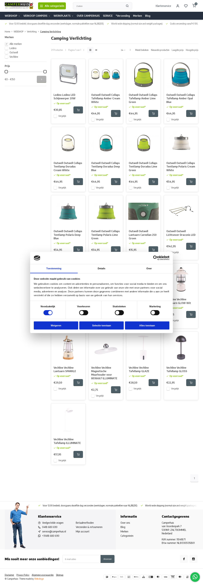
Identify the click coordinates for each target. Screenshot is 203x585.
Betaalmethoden (85, 522)
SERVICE (108, 15)
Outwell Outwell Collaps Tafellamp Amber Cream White (105, 98)
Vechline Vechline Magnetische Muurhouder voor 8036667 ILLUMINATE (104, 373)
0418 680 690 (49, 527)
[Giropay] (150, 577)
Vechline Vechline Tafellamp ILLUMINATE (67, 441)
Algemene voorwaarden (43, 575)
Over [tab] (149, 268)
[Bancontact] (129, 577)
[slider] (6, 71)
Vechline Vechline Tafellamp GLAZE (139, 369)
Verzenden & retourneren (89, 527)
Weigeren (56, 325)
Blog (147, 15)
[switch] (83, 312)
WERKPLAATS (62, 15)
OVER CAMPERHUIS (88, 15)
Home (7, 31)
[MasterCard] (158, 577)
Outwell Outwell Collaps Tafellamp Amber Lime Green (143, 98)
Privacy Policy (22, 575)
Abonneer (107, 559)
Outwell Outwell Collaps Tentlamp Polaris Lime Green (105, 235)
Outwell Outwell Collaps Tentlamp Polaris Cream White (180, 166)
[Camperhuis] (19, 6)
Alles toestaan (147, 325)
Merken (137, 15)
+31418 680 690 (50, 535)
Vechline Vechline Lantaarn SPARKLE (65, 369)
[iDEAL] (107, 577)
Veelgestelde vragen (52, 522)
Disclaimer (9, 575)
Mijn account (82, 531)
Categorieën (127, 535)
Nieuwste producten (160, 50)
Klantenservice (163, 5)
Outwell (14, 52)
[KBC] (143, 577)
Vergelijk (62, 116)
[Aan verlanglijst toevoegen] (80, 64)
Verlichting (32, 31)
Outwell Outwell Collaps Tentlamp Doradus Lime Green (143, 166)
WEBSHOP (11, 15)
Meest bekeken (142, 50)
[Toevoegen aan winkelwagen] (78, 109)
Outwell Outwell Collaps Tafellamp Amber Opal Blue (180, 98)
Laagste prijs (177, 50)
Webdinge (39, 578)
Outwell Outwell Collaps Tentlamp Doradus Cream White (68, 166)
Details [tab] (101, 268)
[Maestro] (180, 577)
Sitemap (59, 575)
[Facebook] (184, 559)
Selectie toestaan (101, 325)
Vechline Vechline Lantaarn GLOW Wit (178, 301)
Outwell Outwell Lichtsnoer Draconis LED (181, 233)
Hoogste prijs (192, 50)
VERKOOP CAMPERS (35, 15)
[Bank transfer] (121, 577)
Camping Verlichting (50, 31)
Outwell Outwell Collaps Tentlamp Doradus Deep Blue (105, 166)
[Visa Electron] (172, 577)
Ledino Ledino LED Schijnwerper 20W (64, 96)
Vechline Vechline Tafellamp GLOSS (176, 369)
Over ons (125, 522)
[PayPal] (114, 577)
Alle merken (16, 43)
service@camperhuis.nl (54, 531)
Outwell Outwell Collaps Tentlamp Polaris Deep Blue (68, 235)
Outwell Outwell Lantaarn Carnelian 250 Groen (143, 235)
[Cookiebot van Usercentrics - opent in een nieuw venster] (155, 257)
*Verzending (123, 15)
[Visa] (165, 577)
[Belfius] (136, 577)
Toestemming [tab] (53, 268)
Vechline (14, 56)
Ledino (13, 48)
